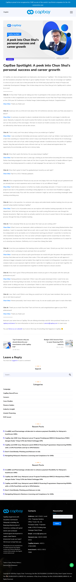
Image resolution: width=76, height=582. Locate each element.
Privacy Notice (16, 562)
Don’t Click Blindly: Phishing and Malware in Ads (22, 452)
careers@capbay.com (51, 323)
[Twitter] (15, 558)
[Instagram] (8, 558)
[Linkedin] (11, 558)
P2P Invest (7, 417)
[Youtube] (18, 558)
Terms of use (7, 562)
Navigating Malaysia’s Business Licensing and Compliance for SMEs (29, 456)
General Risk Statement (10, 565)
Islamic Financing (9, 413)
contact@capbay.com (39, 534)
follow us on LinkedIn (15, 329)
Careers (10, 59)
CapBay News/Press (10, 393)
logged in (15, 361)
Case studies (8, 401)
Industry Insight (9, 409)
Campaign (6, 389)
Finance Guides (8, 405)
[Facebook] (4, 558)
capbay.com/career (9, 323)
